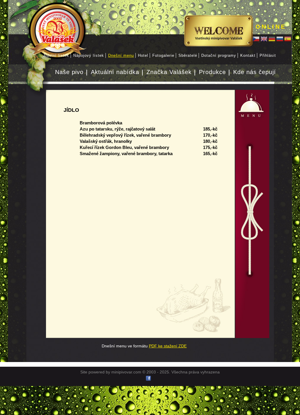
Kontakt (247, 55)
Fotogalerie (163, 55)
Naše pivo (69, 72)
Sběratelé (187, 55)
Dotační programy (218, 55)
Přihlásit (268, 55)
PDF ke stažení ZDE (168, 346)
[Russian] (279, 39)
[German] (271, 39)
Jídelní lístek (56, 55)
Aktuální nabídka (115, 72)
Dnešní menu (121, 55)
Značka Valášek (169, 72)
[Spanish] (287, 39)
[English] (263, 39)
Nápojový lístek (88, 55)
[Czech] (256, 39)
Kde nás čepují (254, 72)
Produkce (212, 72)
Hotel (143, 55)
